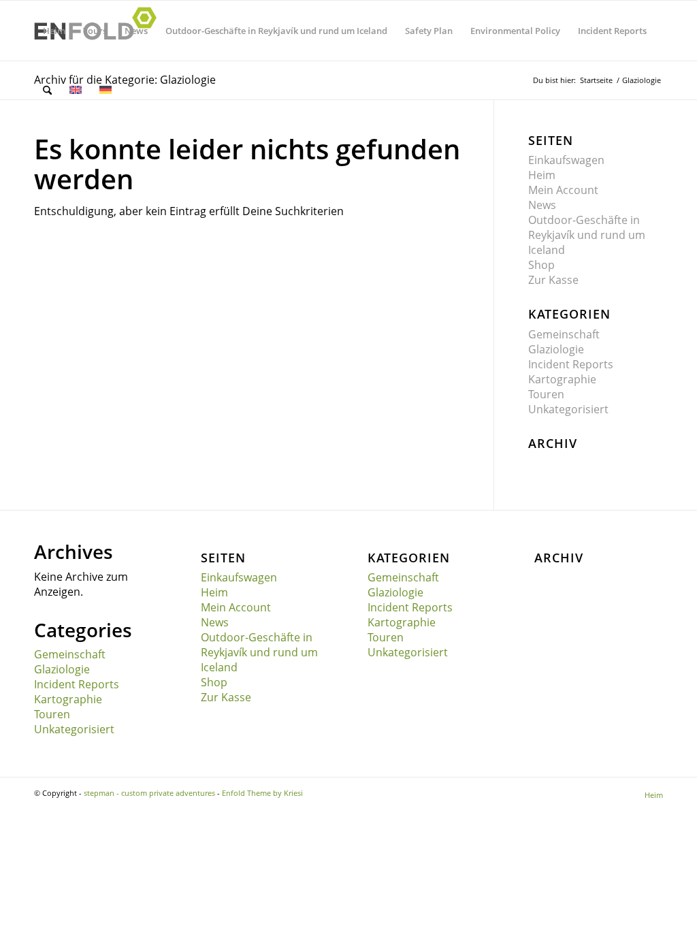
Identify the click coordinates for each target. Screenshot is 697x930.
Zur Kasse (553, 279)
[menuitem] (54, 31)
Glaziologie (556, 349)
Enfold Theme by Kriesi (262, 793)
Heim (541, 174)
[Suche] (47, 91)
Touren (546, 394)
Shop (541, 264)
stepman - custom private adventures (149, 793)
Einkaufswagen (566, 160)
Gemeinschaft (564, 334)
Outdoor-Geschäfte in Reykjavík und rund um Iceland (586, 234)
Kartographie (562, 379)
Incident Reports (570, 364)
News (542, 204)
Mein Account (563, 189)
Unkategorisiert (568, 409)
